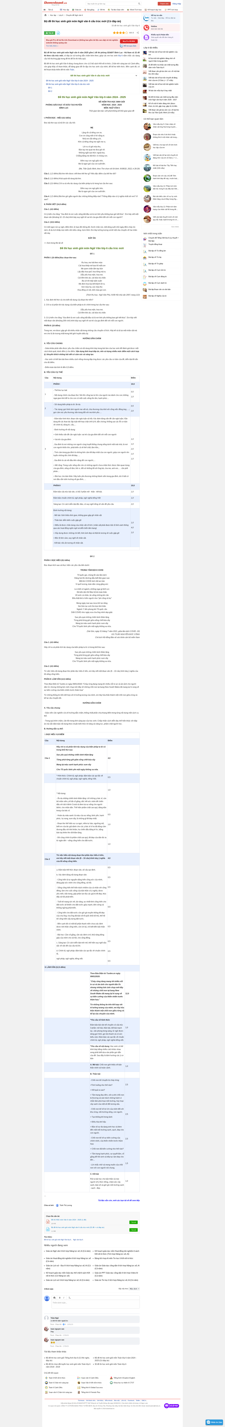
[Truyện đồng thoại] (145, 245)
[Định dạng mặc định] (69, 1298)
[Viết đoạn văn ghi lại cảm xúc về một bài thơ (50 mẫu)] (145, 72)
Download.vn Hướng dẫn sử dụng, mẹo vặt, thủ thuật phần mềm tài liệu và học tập (55, 3)
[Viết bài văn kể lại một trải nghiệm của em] (145, 53)
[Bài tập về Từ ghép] (145, 264)
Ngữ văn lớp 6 (78, 1240)
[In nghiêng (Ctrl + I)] (64, 1298)
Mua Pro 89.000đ (129, 41)
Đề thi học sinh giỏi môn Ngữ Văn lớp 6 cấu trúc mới (68, 84)
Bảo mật (116, 1400)
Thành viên (164, 4)
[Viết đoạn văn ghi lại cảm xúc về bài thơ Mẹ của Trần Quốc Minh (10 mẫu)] (145, 111)
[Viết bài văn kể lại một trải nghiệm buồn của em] (145, 85)
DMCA (144, 1400)
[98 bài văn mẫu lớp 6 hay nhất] (145, 92)
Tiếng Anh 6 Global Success (92, 1387)
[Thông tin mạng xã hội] (171, 1409)
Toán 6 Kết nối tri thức (57, 1378)
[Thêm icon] (54, 1298)
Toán (72, 70)
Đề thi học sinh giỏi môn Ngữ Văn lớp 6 (57, 1240)
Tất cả (50, 10)
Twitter (138, 1400)
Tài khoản (81, 1400)
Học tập (53, 15)
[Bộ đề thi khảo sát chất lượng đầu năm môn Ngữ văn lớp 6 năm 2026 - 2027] (145, 98)
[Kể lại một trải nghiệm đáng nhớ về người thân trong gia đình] (145, 59)
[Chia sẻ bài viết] (138, 33)
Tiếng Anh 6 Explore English (124, 1378)
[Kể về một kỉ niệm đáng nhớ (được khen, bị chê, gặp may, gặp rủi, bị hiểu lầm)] (145, 104)
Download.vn (45, 15)
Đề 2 (50, 91)
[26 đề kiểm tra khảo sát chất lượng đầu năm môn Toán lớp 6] (145, 66)
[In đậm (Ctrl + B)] (60, 1298)
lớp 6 (120, 56)
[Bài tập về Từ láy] (145, 258)
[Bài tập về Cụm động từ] (145, 277)
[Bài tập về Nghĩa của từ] (145, 297)
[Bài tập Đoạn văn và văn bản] (145, 290)
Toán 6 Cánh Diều (55, 1387)
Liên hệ (123, 1400)
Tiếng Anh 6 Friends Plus (90, 1392)
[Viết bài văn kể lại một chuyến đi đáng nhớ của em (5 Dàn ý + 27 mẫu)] (145, 79)
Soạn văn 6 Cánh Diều (89, 1378)
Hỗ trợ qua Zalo (130, 46)
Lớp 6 (61, 15)
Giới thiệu (100, 1400)
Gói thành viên (90, 1400)
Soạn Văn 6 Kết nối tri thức (91, 1383)
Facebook (131, 1400)
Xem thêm (175, 227)
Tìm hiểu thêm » (52, 46)
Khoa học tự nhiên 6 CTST (124, 1383)
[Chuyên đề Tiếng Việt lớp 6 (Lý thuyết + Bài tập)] (145, 239)
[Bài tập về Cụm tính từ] (145, 271)
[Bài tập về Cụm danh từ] (145, 284)
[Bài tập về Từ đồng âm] (145, 252)
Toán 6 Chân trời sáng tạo (58, 1383)
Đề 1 (50, 88)
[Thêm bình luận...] (96, 1304)
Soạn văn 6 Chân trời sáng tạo (60, 1392)
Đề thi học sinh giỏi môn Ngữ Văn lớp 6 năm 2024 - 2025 (70, 81)
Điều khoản (108, 1400)
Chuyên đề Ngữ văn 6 (74, 15)
